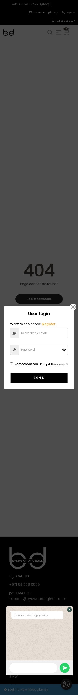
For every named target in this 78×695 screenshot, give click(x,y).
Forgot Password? (54, 364)
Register (48, 324)
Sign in (39, 377)
